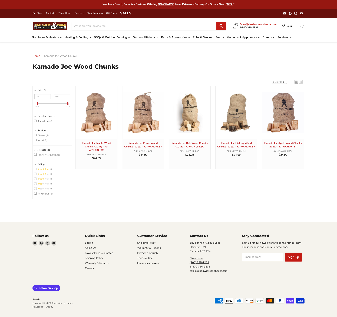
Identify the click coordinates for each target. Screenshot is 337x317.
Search (89, 243)
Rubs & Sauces (202, 37)
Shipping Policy (94, 258)
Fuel (219, 37)
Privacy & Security (147, 253)
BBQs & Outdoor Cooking (111, 37)
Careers (89, 268)
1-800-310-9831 (200, 266)
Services (79, 13)
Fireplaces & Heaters (46, 37)
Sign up (293, 257)
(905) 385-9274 (199, 262)
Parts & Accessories (174, 37)
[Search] (221, 26)
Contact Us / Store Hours (58, 13)
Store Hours (196, 258)
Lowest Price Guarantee (99, 253)
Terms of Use (145, 258)
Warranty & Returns (96, 263)
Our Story (37, 13)
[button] (296, 82)
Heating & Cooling (77, 37)
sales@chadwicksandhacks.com (208, 271)
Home (36, 56)
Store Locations (95, 13)
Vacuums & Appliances (242, 37)
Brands (268, 37)
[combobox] (144, 26)
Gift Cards (111, 13)
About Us (90, 248)
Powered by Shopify (42, 306)
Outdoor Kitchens (144, 37)
